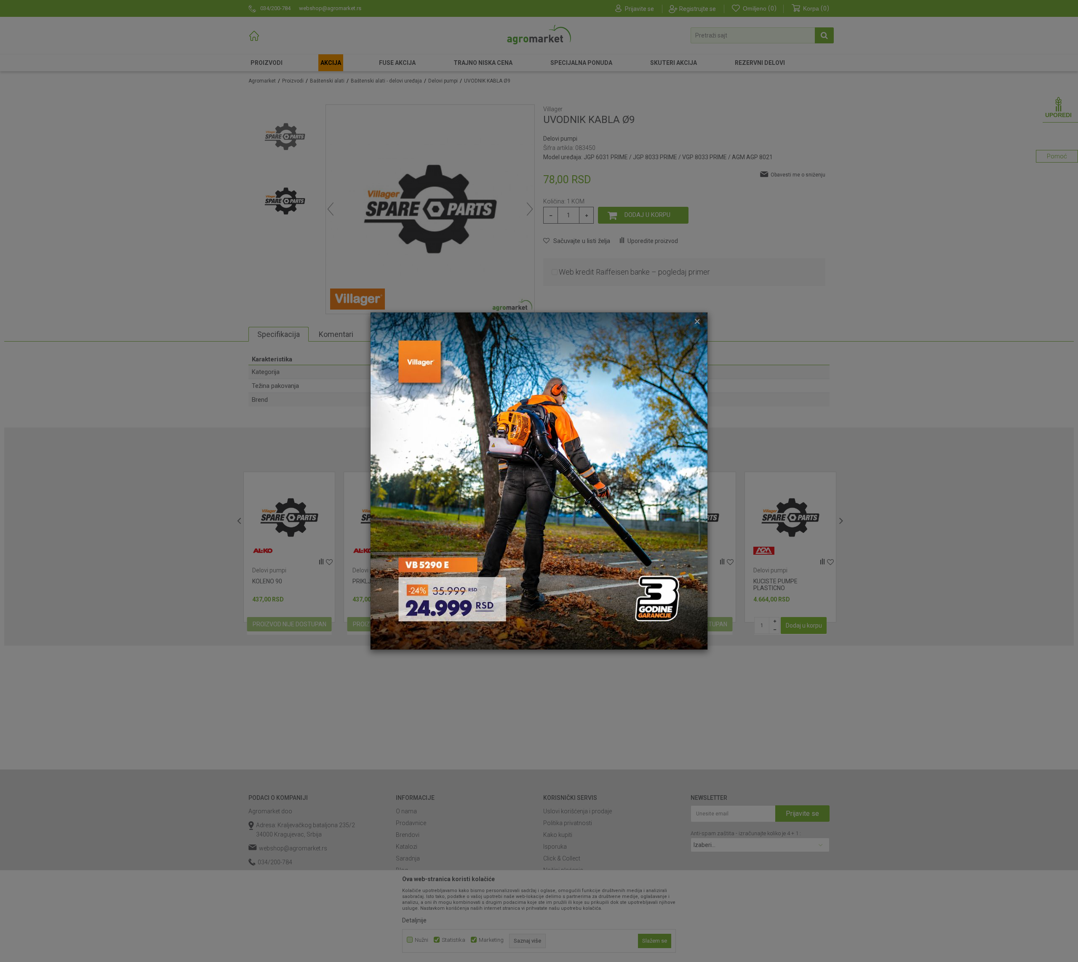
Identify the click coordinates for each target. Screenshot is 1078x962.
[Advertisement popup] (539, 480)
